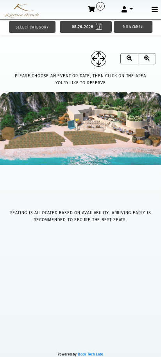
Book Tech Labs (91, 354)
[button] (127, 9)
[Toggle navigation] (154, 10)
